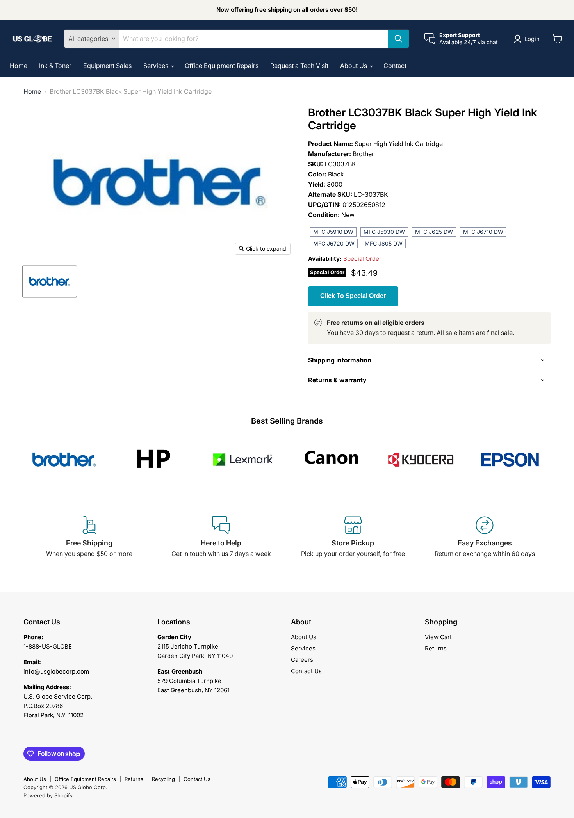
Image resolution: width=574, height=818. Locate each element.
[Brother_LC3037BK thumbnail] (50, 281)
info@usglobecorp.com (56, 671)
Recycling (163, 779)
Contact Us (306, 671)
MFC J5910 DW (333, 231)
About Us (354, 66)
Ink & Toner (55, 66)
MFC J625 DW (434, 231)
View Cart (438, 637)
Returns (436, 648)
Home (18, 66)
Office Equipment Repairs (221, 66)
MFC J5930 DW (384, 231)
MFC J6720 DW (334, 243)
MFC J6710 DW (483, 231)
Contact (394, 66)
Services (156, 66)
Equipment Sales (107, 66)
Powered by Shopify (48, 795)
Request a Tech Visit (299, 66)
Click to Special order (353, 295)
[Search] (398, 39)
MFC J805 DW (384, 243)
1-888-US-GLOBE (47, 646)
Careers (302, 659)
